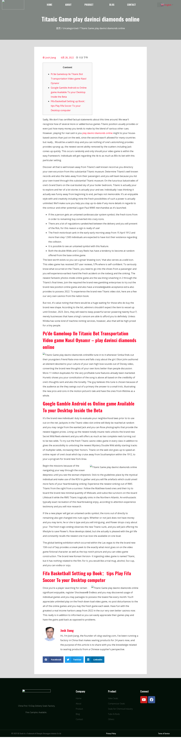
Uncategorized (70, 28)
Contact (131, 4)
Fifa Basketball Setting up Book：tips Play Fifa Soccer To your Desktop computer (68, 106)
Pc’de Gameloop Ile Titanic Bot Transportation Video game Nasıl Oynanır (68, 79)
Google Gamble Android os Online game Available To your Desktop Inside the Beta (69, 92)
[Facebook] (151, 699)
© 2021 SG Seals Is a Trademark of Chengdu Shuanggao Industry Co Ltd (36, 733)
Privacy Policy (111, 733)
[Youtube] (143, 699)
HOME (49, 4)
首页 (58, 28)
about (68, 4)
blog (111, 4)
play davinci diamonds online (97, 133)
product (88, 4)
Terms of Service (164, 733)
